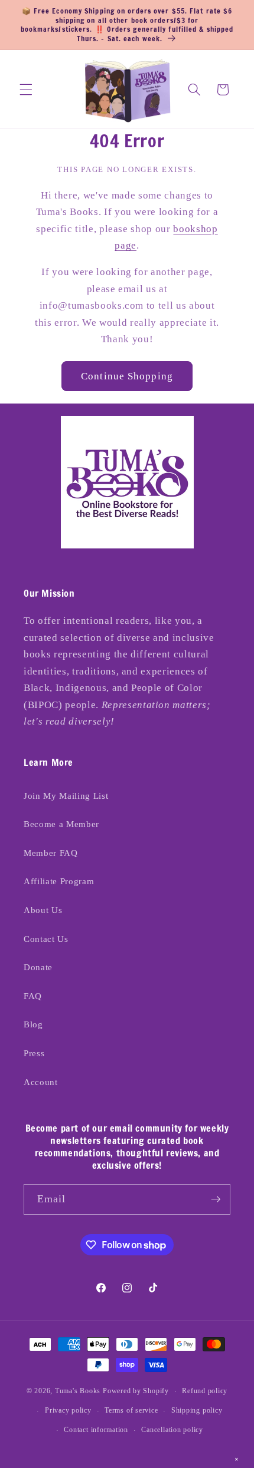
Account (41, 1082)
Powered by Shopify (136, 1391)
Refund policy (204, 1391)
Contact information (96, 1430)
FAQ (33, 996)
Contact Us (46, 939)
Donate (38, 967)
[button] (26, 89)
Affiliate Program (59, 881)
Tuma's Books (77, 1391)
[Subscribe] (215, 1199)
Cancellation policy (172, 1430)
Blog (33, 1024)
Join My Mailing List (66, 796)
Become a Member (61, 824)
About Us (43, 910)
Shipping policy (197, 1410)
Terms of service (131, 1410)
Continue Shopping (127, 376)
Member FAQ (51, 853)
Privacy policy (68, 1410)
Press (34, 1053)
